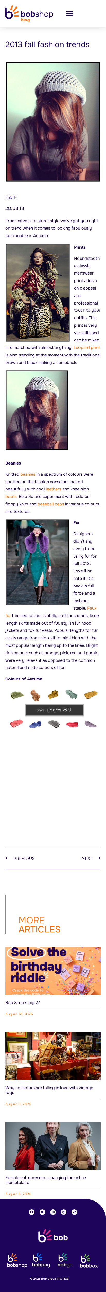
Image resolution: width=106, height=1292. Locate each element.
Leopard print (87, 347)
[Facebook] (31, 1212)
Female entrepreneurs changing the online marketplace (45, 1180)
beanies (27, 474)
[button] (69, 14)
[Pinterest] (64, 1212)
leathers (53, 489)
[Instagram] (53, 1212)
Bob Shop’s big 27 (22, 1002)
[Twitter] (42, 1212)
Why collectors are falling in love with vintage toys (49, 1090)
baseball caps (51, 504)
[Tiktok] (74, 1212)
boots (11, 496)
